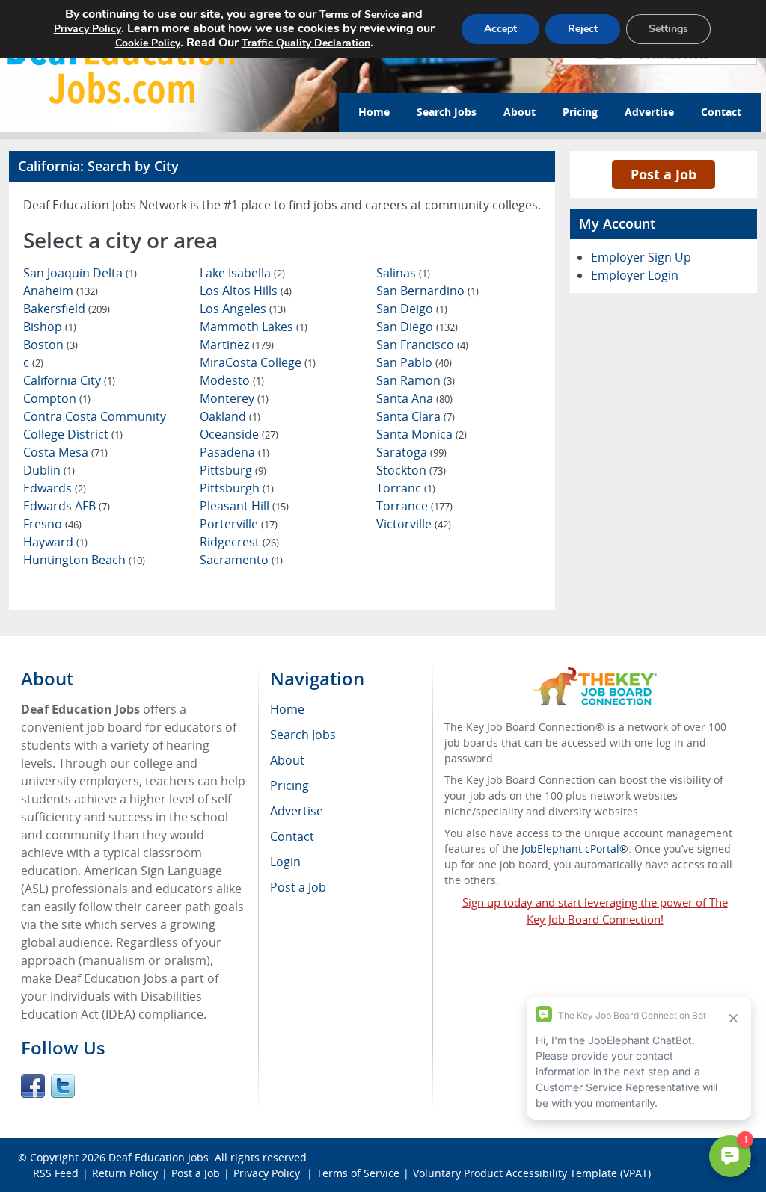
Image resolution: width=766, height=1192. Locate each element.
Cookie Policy (147, 43)
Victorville (413, 524)
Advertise (649, 112)
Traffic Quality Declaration (306, 43)
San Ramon (415, 380)
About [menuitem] (287, 760)
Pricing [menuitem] (289, 785)
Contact (721, 112)
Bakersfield (66, 308)
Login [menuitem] (285, 861)
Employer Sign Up (641, 257)
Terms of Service (357, 1173)
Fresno (52, 524)
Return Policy (125, 1173)
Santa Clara (415, 416)
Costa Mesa (65, 452)
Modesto (232, 380)
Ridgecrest (239, 542)
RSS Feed (56, 1173)
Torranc (405, 488)
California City (69, 380)
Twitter (63, 1086)
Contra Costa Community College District (94, 425)
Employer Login (634, 275)
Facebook (33, 1086)
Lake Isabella (242, 273)
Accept (500, 29)
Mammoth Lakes (253, 326)
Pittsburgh (237, 488)
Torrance (414, 506)
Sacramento (241, 560)
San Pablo (414, 362)
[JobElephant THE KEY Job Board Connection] (595, 674)
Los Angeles (243, 308)
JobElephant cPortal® (574, 848)
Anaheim (60, 290)
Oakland (230, 416)
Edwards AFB (66, 506)
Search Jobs (447, 112)
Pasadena (234, 452)
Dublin (49, 470)
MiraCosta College (258, 362)
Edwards (54, 488)
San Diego (417, 326)
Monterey (234, 398)
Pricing (580, 112)
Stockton (411, 470)
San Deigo (411, 308)
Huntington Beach (84, 560)
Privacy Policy (268, 1173)
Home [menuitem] (287, 709)
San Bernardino (427, 290)
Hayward (55, 542)
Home (374, 112)
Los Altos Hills (246, 290)
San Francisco (422, 344)
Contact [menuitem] (292, 836)
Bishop (49, 326)
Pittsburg (233, 470)
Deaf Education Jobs (158, 1157)
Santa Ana (414, 398)
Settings (668, 29)
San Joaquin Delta (80, 273)
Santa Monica (421, 434)
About (519, 112)
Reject (583, 29)
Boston (50, 344)
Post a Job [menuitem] (298, 887)
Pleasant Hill (244, 506)
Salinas (403, 273)
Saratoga (411, 452)
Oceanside (239, 434)
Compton (57, 398)
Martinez (237, 344)
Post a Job (663, 174)
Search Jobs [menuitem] (303, 734)
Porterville (239, 524)
